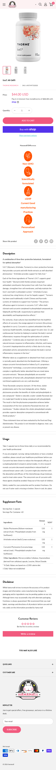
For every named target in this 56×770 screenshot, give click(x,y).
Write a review (28, 633)
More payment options (28, 135)
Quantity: (6, 110)
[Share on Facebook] (36, 241)
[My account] (45, 4)
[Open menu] (4, 4)
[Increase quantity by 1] (29, 110)
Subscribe (12, 729)
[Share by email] (51, 241)
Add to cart (28, 120)
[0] (51, 4)
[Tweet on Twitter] (46, 241)
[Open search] (40, 4)
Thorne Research (10, 85)
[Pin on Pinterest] (41, 241)
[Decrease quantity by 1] (15, 110)
